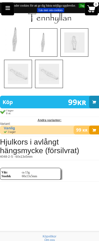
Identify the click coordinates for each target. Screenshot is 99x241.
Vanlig (9, 128)
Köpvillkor (49, 236)
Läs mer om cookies (51, 10)
